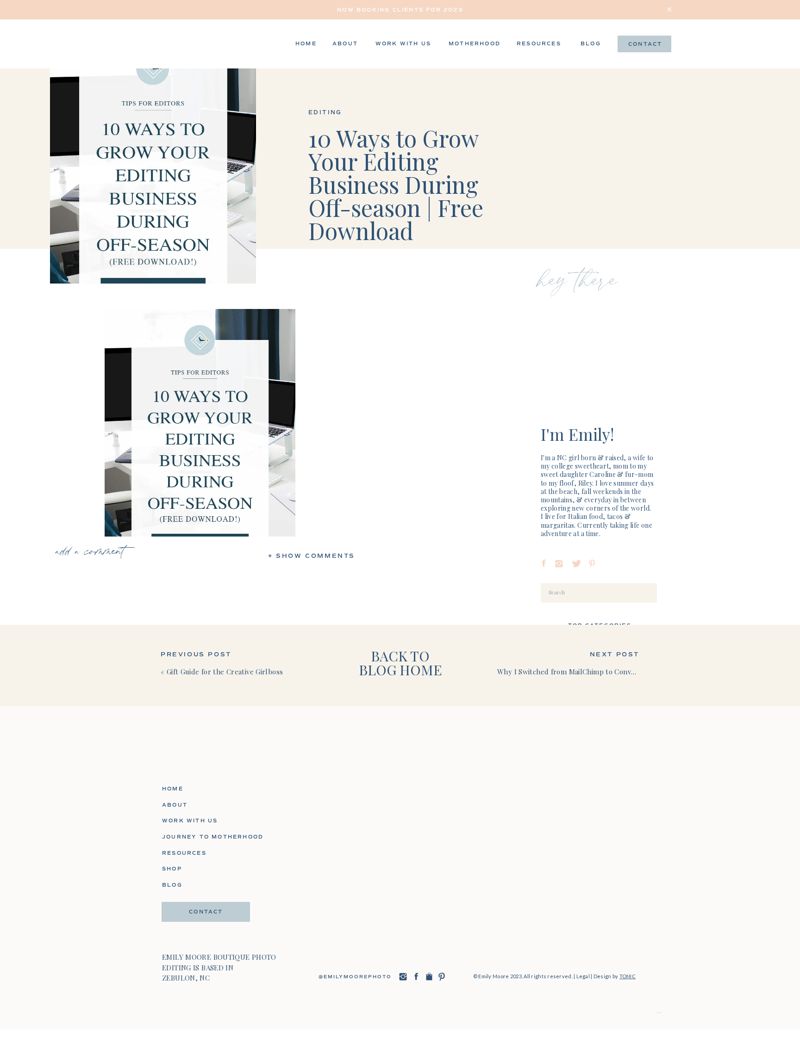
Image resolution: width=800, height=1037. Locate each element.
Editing (325, 112)
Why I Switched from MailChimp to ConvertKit (573, 671)
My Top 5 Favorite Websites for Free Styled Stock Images (200, 1017)
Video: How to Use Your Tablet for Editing (200, 1029)
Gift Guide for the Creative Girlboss (225, 671)
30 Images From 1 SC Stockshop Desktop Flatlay (200, 1005)
